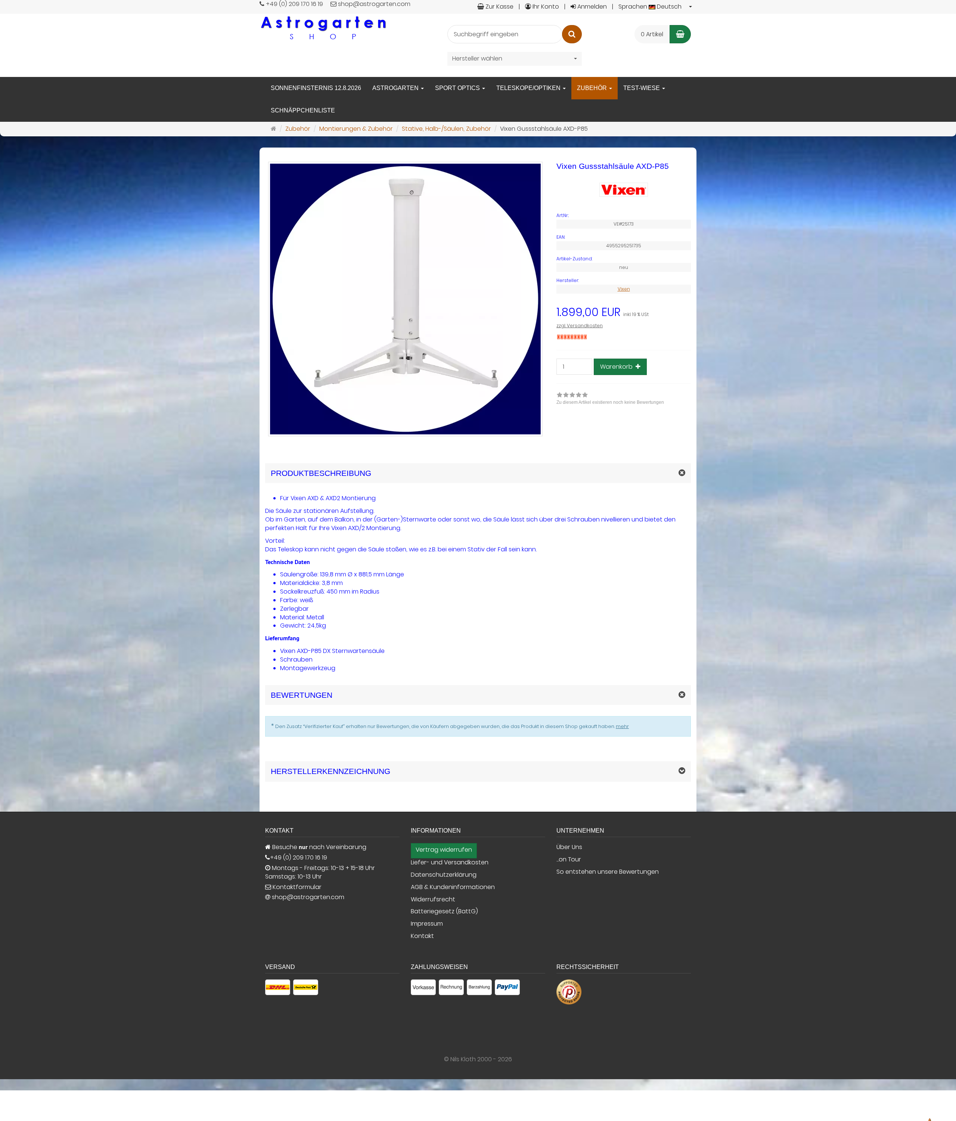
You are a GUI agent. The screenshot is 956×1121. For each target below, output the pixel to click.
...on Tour (568, 859)
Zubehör (592, 88)
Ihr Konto (545, 6)
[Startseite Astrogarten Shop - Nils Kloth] (323, 27)
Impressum (427, 924)
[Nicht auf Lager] (571, 337)
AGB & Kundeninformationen (453, 887)
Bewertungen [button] (301, 695)
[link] (610, 399)
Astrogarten (396, 88)
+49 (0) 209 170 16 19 (298, 858)
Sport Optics (458, 88)
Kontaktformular (296, 887)
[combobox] (655, 7)
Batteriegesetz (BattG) (444, 911)
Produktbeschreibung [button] (321, 473)
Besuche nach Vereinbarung (318, 847)
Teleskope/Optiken (529, 88)
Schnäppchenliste (303, 110)
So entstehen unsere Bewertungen (607, 872)
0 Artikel (652, 34)
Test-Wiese (642, 88)
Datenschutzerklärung (444, 875)
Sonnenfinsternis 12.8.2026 (316, 88)
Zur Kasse (498, 6)
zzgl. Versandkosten (579, 325)
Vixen (624, 289)
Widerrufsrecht (433, 899)
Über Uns (569, 847)
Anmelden (591, 6)
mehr (622, 726)
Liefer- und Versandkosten (449, 862)
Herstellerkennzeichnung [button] (330, 771)
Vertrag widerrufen (444, 850)
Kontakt (422, 936)
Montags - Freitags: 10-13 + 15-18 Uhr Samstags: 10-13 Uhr (320, 872)
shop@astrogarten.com (308, 897)
